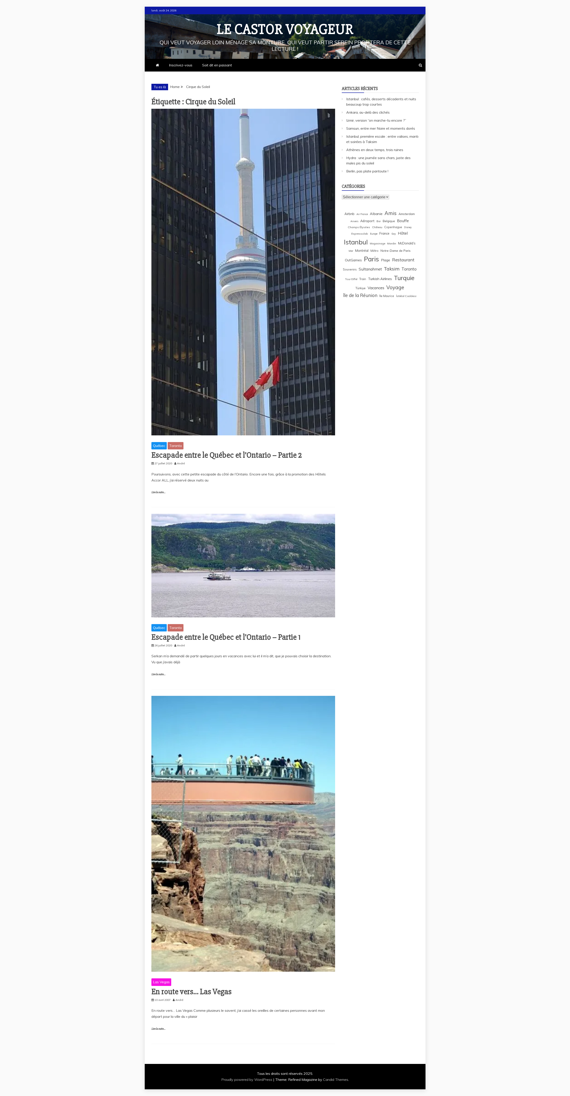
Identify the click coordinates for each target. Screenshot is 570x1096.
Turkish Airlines (380, 279)
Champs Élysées (359, 227)
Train (362, 279)
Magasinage (377, 243)
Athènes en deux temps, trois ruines (374, 149)
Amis (391, 213)
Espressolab (359, 233)
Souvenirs (350, 269)
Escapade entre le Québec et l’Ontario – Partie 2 (226, 455)
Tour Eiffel (351, 279)
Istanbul (356, 242)
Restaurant (403, 259)
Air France (362, 214)
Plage (385, 260)
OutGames (353, 260)
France (384, 233)
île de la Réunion (360, 295)
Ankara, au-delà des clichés (368, 112)
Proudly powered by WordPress (247, 1079)
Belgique (389, 221)
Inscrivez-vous (180, 65)
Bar (379, 221)
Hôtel (403, 233)
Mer (351, 250)
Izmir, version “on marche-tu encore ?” (376, 120)
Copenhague (393, 227)
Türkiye (360, 288)
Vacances (376, 287)
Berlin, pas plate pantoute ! (367, 171)
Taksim (391, 269)
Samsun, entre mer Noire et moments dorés (380, 128)
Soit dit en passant (217, 65)
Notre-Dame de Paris (396, 250)
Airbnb (349, 214)
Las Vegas (161, 982)
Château (377, 227)
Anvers (354, 221)
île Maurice (386, 296)
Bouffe (403, 220)
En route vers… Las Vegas (191, 992)
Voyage (395, 287)
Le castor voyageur (285, 29)
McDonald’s (406, 243)
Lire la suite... (158, 492)
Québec (159, 445)
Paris (371, 259)
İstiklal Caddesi (406, 296)
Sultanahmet (370, 269)
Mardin (391, 243)
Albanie (376, 213)
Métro (374, 250)
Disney (408, 227)
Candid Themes (335, 1079)
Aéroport (367, 221)
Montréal (361, 250)
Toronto (175, 445)
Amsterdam (407, 214)
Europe (373, 233)
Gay (393, 233)
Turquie (404, 278)
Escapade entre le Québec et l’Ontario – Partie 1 (226, 637)
